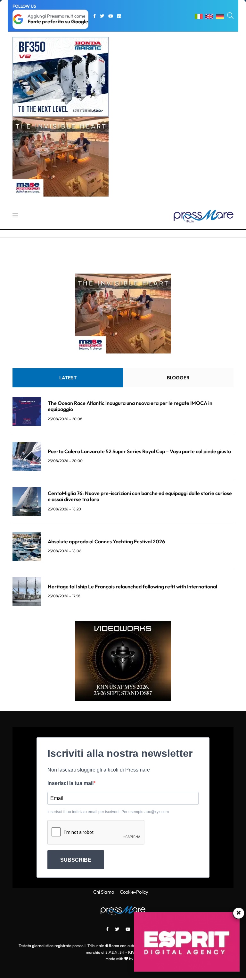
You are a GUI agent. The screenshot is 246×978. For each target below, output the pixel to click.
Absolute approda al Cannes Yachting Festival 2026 (106, 541)
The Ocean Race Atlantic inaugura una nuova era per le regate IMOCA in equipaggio (130, 406)
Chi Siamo (103, 892)
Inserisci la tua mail (70, 783)
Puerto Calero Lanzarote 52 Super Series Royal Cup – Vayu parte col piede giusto (139, 451)
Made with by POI (123, 958)
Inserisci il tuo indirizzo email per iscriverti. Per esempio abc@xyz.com (108, 812)
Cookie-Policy (134, 892)
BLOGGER (178, 378)
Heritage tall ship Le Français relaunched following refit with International (132, 586)
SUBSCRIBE (75, 860)
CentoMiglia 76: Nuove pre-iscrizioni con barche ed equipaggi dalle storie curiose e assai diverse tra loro (140, 496)
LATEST (68, 378)
